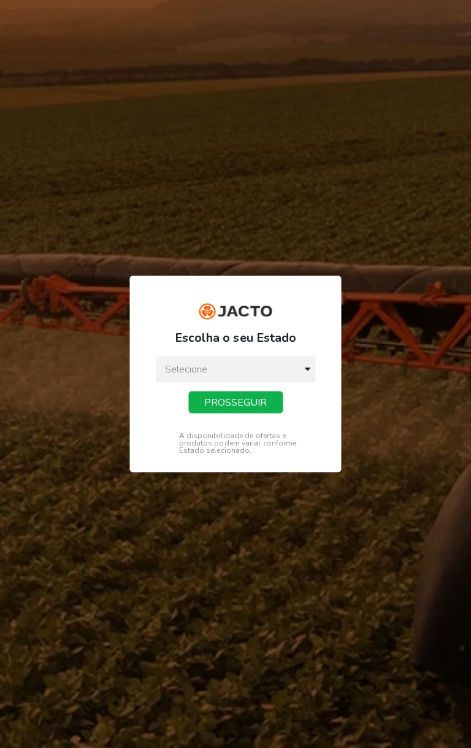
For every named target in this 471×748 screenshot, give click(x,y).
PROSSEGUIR (235, 402)
